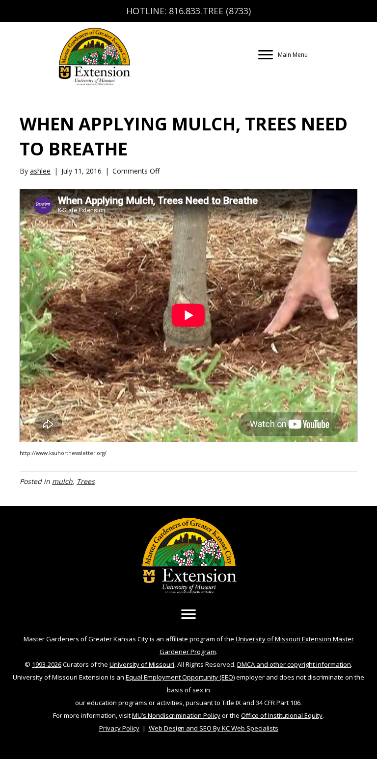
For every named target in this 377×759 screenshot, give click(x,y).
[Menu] (188, 614)
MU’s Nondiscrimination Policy (176, 715)
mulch (62, 481)
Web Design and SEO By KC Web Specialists (213, 728)
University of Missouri (141, 664)
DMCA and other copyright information (294, 664)
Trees (86, 481)
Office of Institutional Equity (282, 715)
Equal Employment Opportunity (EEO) (180, 677)
